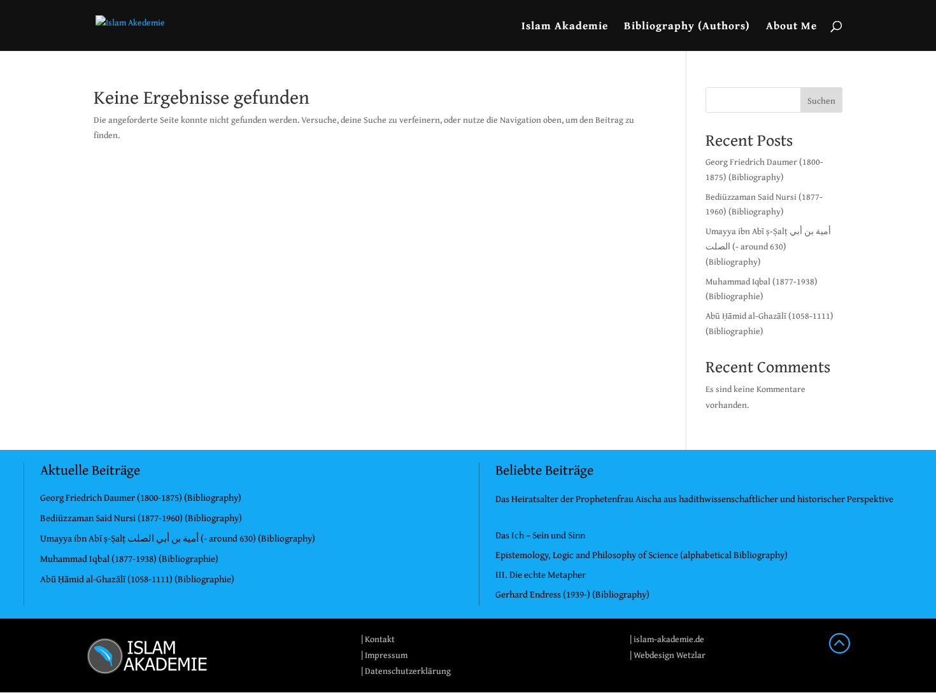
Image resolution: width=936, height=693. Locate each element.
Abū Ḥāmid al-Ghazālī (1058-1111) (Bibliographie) (137, 578)
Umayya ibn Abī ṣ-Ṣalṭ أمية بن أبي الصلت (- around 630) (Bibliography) (768, 246)
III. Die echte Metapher (540, 574)
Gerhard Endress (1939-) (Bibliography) (572, 594)
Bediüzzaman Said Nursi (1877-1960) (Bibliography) (141, 517)
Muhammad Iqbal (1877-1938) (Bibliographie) (129, 558)
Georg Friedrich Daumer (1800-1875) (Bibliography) (140, 497)
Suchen (821, 100)
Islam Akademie (564, 27)
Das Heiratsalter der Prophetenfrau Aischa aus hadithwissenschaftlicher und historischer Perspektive (694, 498)
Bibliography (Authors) (687, 27)
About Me (791, 27)
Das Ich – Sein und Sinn (540, 535)
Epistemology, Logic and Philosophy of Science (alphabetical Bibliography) (641, 554)
